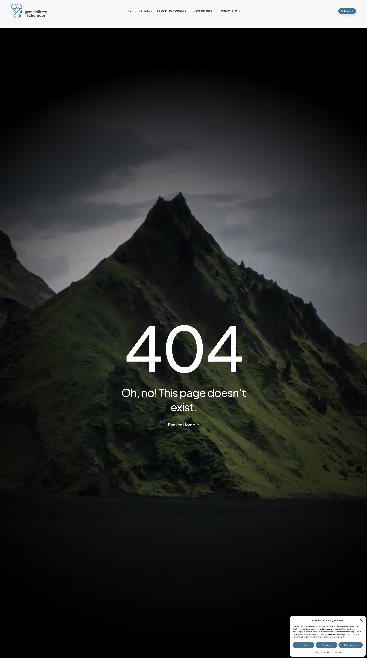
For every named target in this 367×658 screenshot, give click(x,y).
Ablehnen (326, 645)
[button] (361, 620)
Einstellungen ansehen (350, 645)
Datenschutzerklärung (323, 652)
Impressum (338, 652)
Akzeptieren (303, 645)
